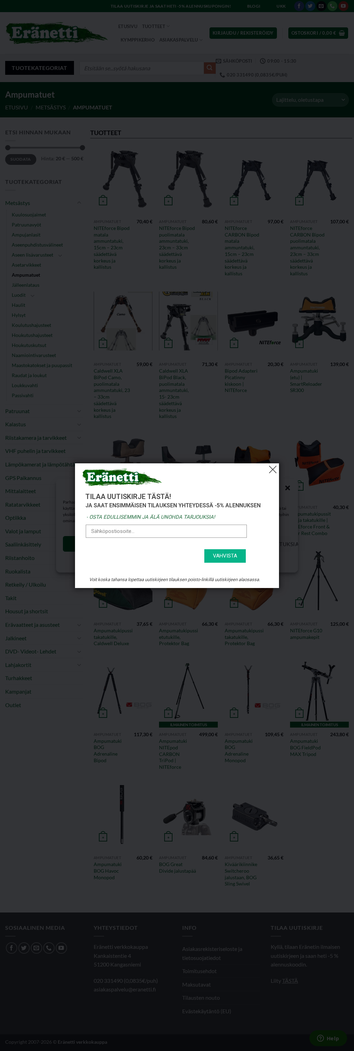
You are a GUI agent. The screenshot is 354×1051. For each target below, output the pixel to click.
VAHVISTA (225, 556)
